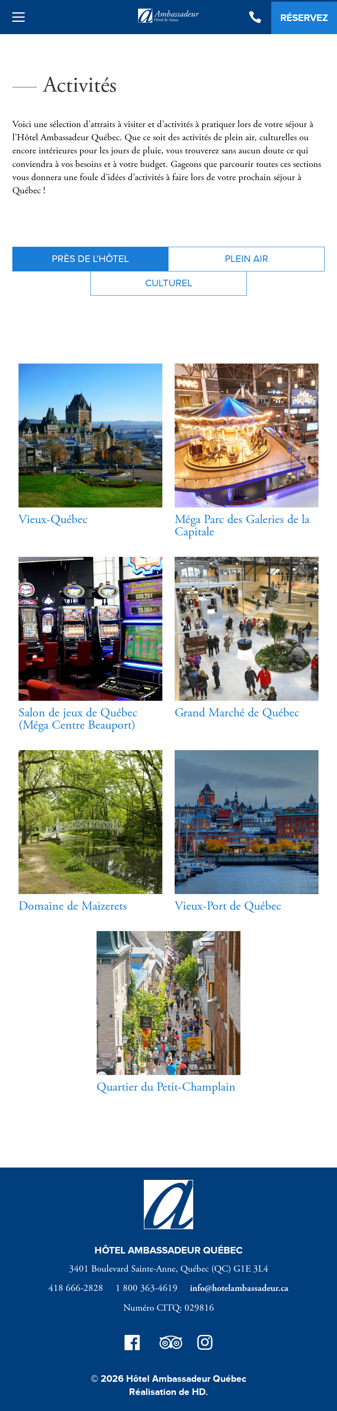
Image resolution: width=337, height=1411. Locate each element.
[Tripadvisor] (168, 1344)
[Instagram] (205, 1344)
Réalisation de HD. (168, 1392)
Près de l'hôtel (90, 259)
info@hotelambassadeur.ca (239, 1288)
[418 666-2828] (254, 18)
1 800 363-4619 (146, 1288)
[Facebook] (132, 1344)
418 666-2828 (75, 1288)
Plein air (246, 259)
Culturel (168, 283)
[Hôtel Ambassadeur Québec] (168, 17)
